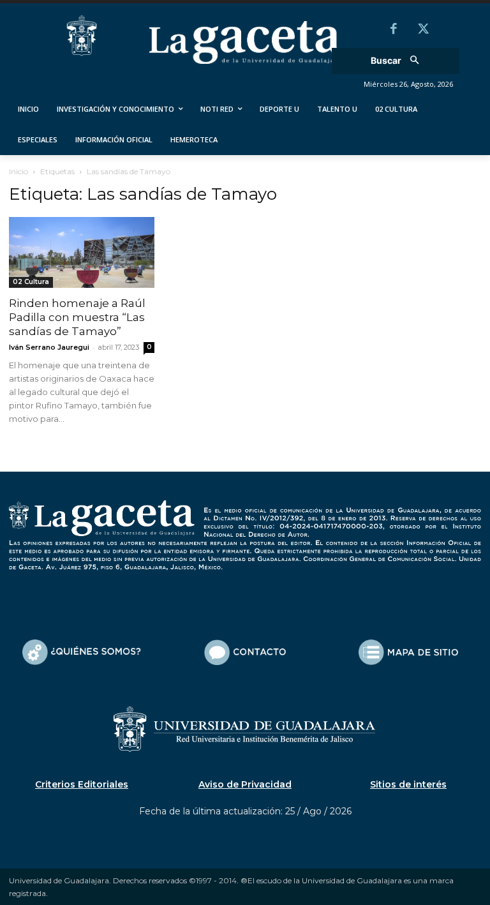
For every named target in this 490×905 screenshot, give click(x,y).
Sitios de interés (408, 784)
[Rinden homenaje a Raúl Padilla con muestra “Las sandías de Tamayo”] (81, 252)
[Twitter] (423, 30)
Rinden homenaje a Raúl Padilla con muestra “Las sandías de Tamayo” (77, 317)
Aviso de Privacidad (245, 784)
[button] (399, 61)
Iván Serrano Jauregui (49, 347)
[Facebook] (393, 30)
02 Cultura (31, 282)
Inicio (18, 171)
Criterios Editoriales (81, 784)
